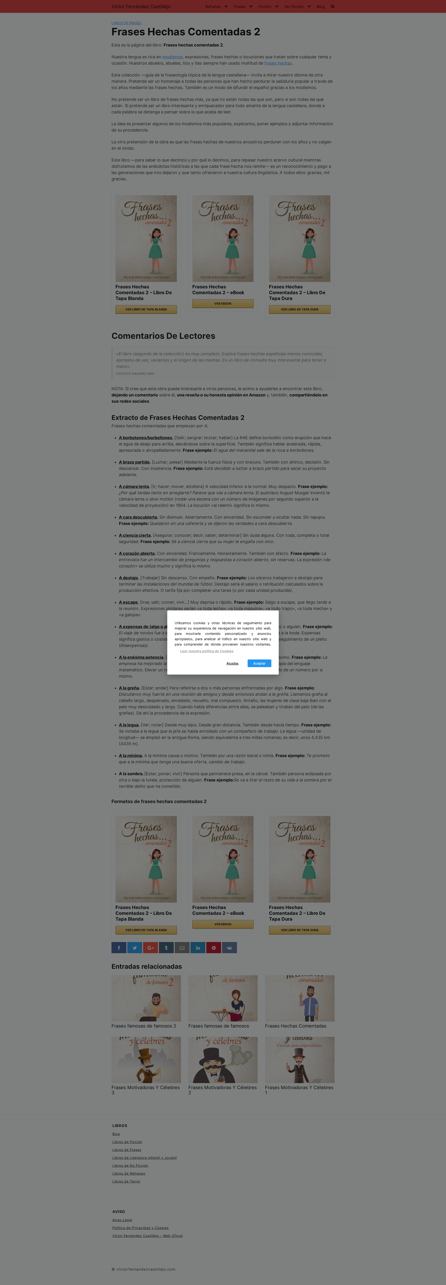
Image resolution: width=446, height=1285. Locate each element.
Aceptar (259, 663)
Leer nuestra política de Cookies (206, 651)
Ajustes (232, 663)
